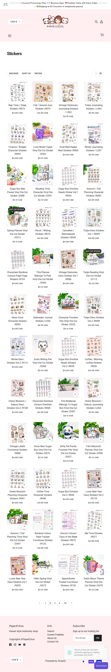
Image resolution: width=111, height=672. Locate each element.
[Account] (101, 22)
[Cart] (102, 34)
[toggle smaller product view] (101, 73)
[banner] (56, 21)
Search (50, 631)
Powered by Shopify (55, 661)
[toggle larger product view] (95, 73)
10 (65, 603)
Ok (97, 638)
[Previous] (40, 603)
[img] (96, 22)
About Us (52, 638)
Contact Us (52, 641)
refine (38, 73)
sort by (26, 73)
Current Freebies (55, 634)
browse (13, 73)
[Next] (71, 603)
